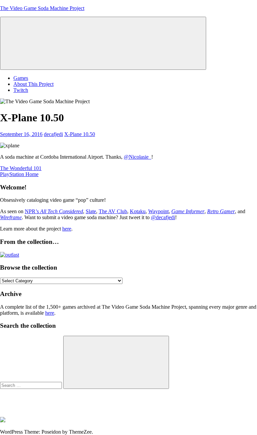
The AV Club (113, 211)
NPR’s (54, 211)
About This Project (33, 84)
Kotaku (138, 211)
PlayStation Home (19, 174)
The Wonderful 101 (20, 168)
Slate (91, 211)
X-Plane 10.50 (79, 134)
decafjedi (53, 134)
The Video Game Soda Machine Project (42, 8)
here (66, 229)
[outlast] (9, 255)
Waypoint (158, 211)
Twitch (20, 90)
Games (20, 78)
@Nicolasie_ (137, 157)
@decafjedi (163, 217)
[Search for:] (31, 385)
